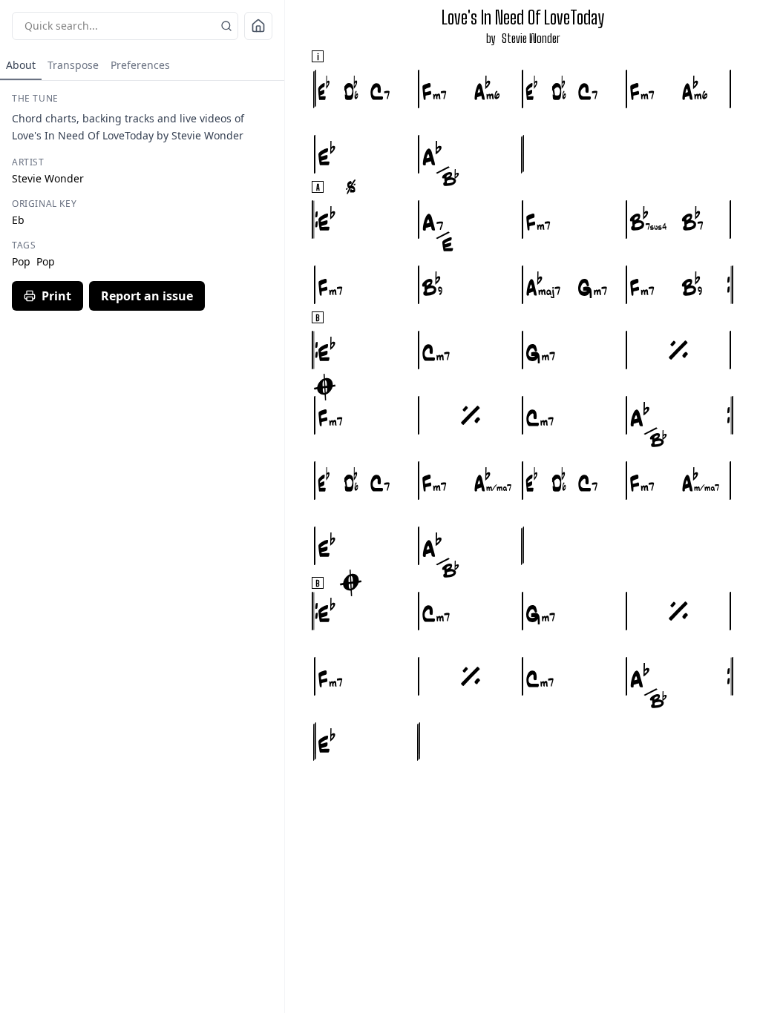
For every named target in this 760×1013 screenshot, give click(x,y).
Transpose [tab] (73, 65)
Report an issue (147, 296)
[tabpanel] (142, 202)
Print (56, 296)
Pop (21, 261)
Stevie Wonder (531, 38)
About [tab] (21, 65)
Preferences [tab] (140, 65)
